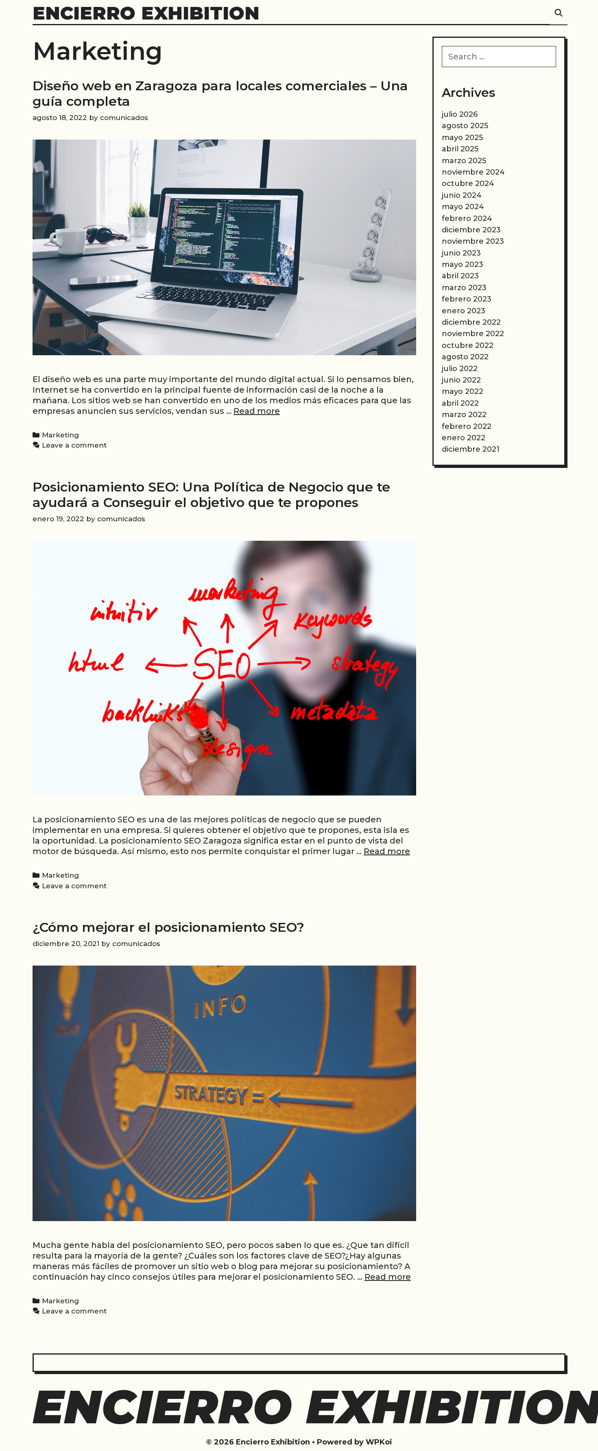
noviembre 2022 (473, 333)
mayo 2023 (462, 264)
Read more (257, 411)
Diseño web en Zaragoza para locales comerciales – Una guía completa (220, 93)
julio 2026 (460, 114)
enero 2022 (463, 437)
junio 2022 (461, 380)
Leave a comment (74, 445)
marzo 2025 (464, 160)
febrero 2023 (466, 299)
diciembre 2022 (471, 322)
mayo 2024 (463, 206)
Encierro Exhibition (146, 13)
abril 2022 (460, 403)
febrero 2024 (467, 218)
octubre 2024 (468, 183)
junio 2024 (462, 195)
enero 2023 (463, 310)
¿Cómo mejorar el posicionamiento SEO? (168, 927)
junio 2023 (461, 253)
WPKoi (379, 1442)
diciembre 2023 (471, 229)
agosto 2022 (465, 356)
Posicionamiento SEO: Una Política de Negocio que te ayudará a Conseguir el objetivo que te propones (211, 494)
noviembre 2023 (473, 241)
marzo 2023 (464, 287)
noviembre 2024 (473, 172)
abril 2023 (460, 275)
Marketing (60, 435)
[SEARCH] (558, 13)
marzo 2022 (464, 414)
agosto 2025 (465, 125)
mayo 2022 (462, 391)
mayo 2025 (462, 137)
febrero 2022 (466, 426)
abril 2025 (460, 148)
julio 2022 (460, 368)
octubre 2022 (467, 345)
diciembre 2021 (471, 449)
